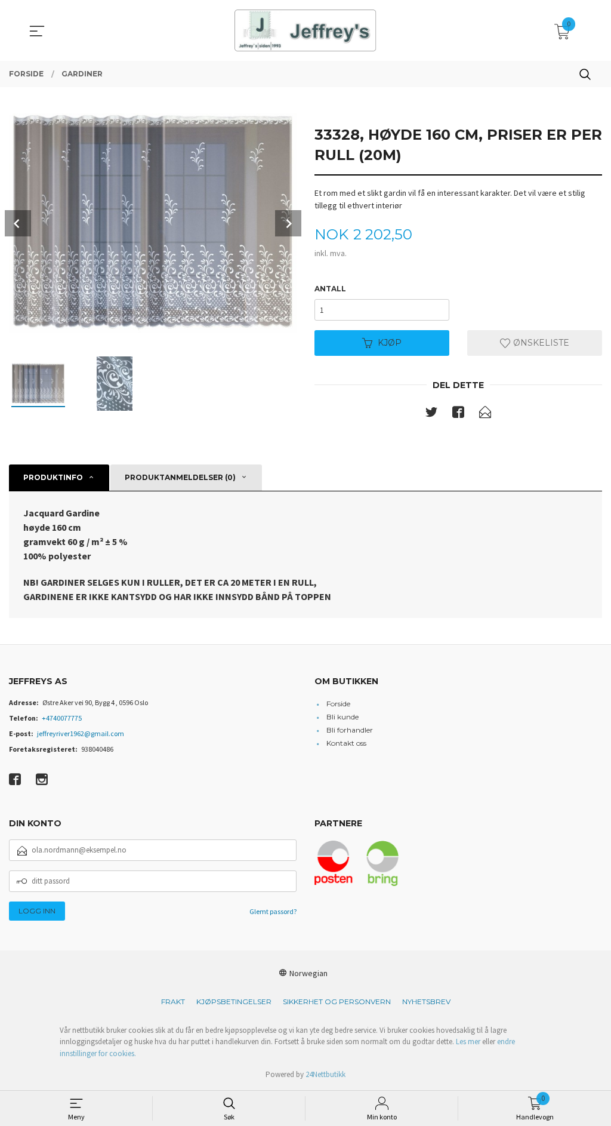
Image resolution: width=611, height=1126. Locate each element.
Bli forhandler (349, 729)
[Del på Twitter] (431, 414)
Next (288, 223)
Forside (338, 703)
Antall (330, 288)
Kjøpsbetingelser (233, 1001)
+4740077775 (62, 717)
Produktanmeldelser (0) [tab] (180, 477)
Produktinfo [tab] (53, 477)
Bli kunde (342, 716)
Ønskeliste (540, 342)
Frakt (173, 1001)
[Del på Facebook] (458, 414)
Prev (18, 223)
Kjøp (390, 342)
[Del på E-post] (485, 414)
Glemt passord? (273, 911)
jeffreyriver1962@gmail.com (80, 733)
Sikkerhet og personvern (337, 1001)
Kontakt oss (346, 743)
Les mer (468, 1041)
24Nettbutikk (325, 1074)
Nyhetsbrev (426, 1001)
